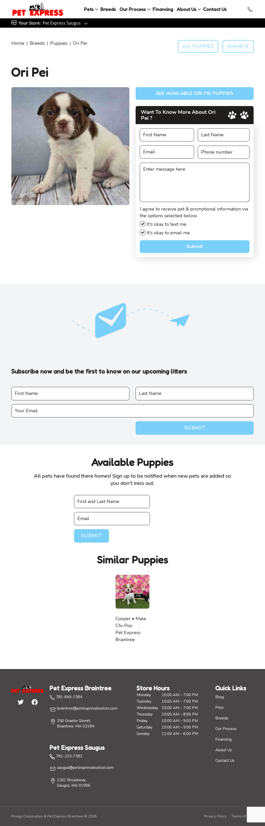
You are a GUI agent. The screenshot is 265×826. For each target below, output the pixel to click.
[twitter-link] (20, 702)
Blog (219, 697)
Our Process (133, 9)
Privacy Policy (215, 816)
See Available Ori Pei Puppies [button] (194, 93)
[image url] (37, 9)
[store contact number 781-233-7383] (250, 9)
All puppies (198, 46)
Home (17, 43)
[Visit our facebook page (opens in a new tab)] (34, 702)
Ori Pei (80, 43)
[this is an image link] (27, 688)
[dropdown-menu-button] (96, 9)
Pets (89, 9)
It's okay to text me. (166, 224)
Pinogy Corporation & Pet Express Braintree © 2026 (54, 816)
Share (235, 46)
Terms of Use (243, 816)
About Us (186, 9)
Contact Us (215, 9)
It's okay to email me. (168, 233)
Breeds (108, 9)
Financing (163, 9)
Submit (194, 246)
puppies (59, 43)
